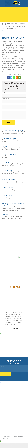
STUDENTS (14, 436)
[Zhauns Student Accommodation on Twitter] (13, 434)
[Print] (17, 77)
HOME (4, 436)
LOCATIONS (20, 436)
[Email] (19, 77)
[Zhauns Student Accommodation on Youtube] (14, 434)
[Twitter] (11, 77)
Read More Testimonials (18, 328)
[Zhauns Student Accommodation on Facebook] (12, 434)
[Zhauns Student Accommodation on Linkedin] (15, 434)
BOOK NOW (5, 438)
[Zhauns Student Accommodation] (14, 3)
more (25, 427)
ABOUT (9, 436)
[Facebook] (8, 77)
